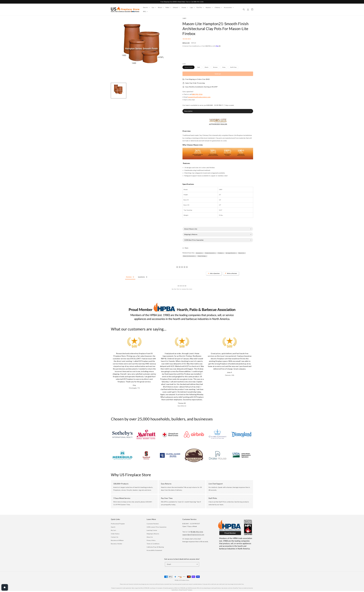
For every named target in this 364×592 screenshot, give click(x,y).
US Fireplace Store (184, 580)
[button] (146, 7)
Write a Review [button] (232, 273)
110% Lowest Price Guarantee (156, 527)
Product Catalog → (202, 256)
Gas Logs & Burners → (231, 253)
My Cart (113, 530)
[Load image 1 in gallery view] (118, 90)
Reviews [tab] (129, 277)
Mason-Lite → (241, 253)
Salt (199, 67)
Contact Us (114, 537)
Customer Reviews (153, 523)
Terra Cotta (189, 67)
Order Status (115, 534)
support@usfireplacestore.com (199, 97)
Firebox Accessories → (210, 253)
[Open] (4, 587)
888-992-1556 (197, 94)
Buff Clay (234, 67)
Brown (216, 67)
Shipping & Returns (153, 534)
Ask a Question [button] (215, 273)
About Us (150, 537)
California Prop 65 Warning (155, 547)
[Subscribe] (197, 564)
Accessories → (199, 253)
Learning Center (152, 530)
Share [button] (186, 248)
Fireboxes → (221, 253)
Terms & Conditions (153, 543)
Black (207, 67)
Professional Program (118, 523)
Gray (225, 67)
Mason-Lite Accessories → (189, 256)
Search (113, 527)
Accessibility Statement (154, 550)
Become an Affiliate (117, 540)
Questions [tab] (141, 277)
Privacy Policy (151, 540)
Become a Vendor (116, 543)
